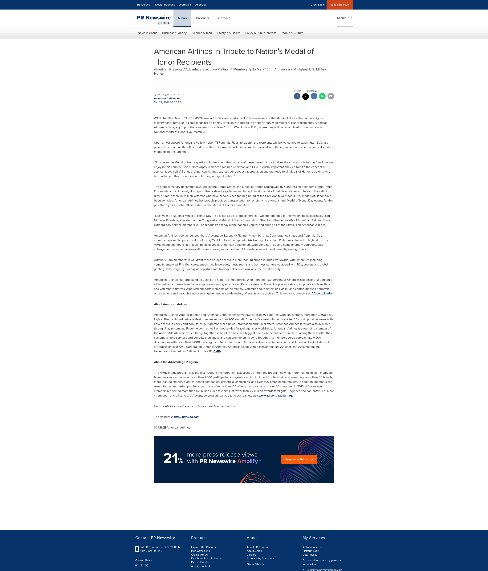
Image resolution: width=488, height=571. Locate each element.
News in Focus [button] (147, 33)
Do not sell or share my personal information (322, 562)
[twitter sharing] (305, 97)
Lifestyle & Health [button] (228, 33)
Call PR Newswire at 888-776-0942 (160, 547)
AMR (216, 351)
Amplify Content (200, 566)
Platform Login (311, 551)
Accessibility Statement (260, 559)
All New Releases (313, 547)
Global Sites (254, 564)
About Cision (254, 551)
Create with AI (199, 555)
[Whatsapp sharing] (322, 96)
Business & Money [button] (174, 33)
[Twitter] (146, 565)
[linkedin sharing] (314, 96)
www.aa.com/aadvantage (276, 395)
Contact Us (142, 560)
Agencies (200, 5)
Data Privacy (310, 555)
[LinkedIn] (137, 565)
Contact (224, 18)
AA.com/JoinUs (322, 293)
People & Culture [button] (292, 33)
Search (341, 18)
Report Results (200, 562)
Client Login (318, 5)
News (182, 18)
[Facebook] (142, 565)
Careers (251, 555)
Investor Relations (164, 5)
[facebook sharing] (297, 96)
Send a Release (339, 5)
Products (202, 18)
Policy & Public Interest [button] (260, 33)
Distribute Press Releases (206, 559)
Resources (143, 5)
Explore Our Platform (203, 547)
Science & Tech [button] (202, 33)
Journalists (185, 5)
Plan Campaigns (200, 551)
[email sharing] (330, 96)
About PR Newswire (258, 547)
